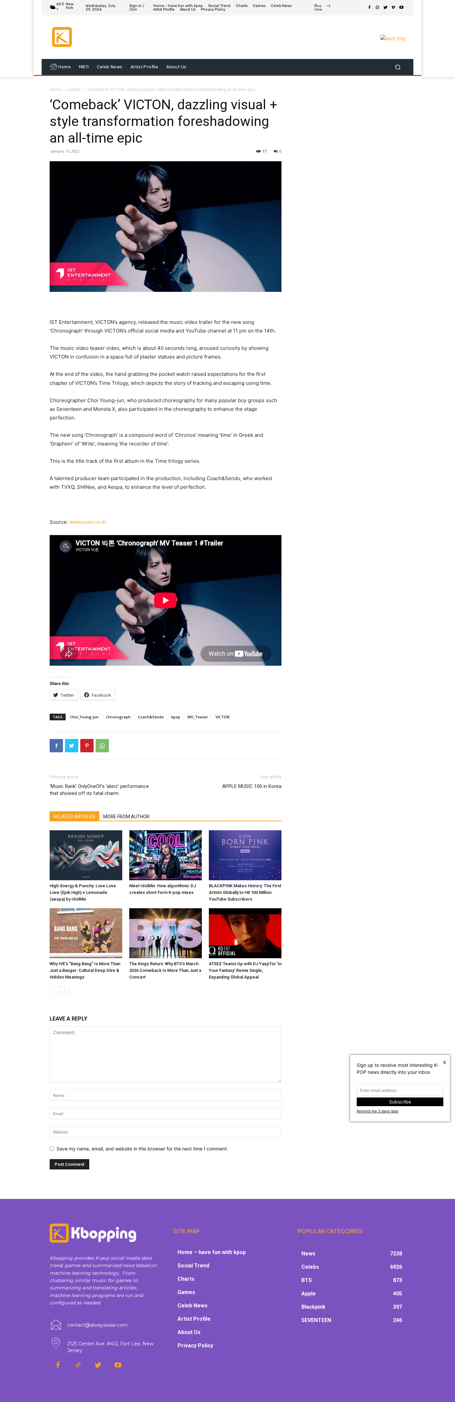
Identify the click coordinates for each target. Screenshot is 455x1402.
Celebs (74, 89)
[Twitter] (385, 8)
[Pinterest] (87, 745)
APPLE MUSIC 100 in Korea (251, 786)
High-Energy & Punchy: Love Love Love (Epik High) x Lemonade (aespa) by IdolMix (83, 892)
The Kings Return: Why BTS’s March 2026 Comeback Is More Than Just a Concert (165, 970)
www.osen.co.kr (88, 522)
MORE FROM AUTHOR (126, 816)
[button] (397, 67)
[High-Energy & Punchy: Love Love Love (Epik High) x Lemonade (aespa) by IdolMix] (86, 855)
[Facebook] (369, 8)
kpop (175, 716)
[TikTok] (78, 1365)
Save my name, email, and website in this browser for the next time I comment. (142, 1148)
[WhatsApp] (102, 745)
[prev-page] (54, 990)
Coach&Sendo (151, 716)
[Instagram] (377, 8)
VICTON (222, 716)
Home (55, 89)
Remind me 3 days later (378, 1111)
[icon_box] (322, 8)
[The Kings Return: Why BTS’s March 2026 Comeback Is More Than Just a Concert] (165, 933)
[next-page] (64, 990)
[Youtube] (401, 8)
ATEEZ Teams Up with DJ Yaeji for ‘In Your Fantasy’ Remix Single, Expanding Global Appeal (245, 970)
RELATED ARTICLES (74, 816)
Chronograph (118, 716)
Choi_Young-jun (84, 716)
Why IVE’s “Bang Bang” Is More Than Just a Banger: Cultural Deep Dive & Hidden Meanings (85, 970)
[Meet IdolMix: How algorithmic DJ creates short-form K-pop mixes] (165, 855)
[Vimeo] (393, 8)
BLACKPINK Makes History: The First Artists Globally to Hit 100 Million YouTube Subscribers (245, 892)
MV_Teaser (198, 716)
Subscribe (400, 1101)
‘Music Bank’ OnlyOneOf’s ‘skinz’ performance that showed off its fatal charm (99, 789)
